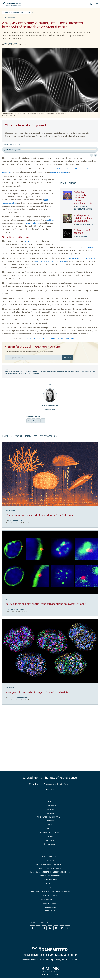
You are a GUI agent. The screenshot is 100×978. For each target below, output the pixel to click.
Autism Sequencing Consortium (81, 258)
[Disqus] (50, 738)
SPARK (91, 248)
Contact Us (50, 911)
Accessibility (50, 907)
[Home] (50, 949)
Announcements (50, 880)
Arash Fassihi (82, 207)
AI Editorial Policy (50, 899)
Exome (92, 371)
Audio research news (29, 371)
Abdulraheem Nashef (83, 209)
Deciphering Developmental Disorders (50, 261)
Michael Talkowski (32, 223)
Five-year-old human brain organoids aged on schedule (37, 692)
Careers (50, 884)
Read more (50, 790)
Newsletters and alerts (50, 868)
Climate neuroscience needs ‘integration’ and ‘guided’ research (41, 515)
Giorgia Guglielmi (16, 609)
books (50, 832)
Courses (50, 840)
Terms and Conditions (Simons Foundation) (50, 891)
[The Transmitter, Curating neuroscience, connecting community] (22, 4)
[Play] (7, 149)
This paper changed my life (50, 817)
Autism (40, 371)
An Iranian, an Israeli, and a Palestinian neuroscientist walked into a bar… (83, 197)
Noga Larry (87, 208)
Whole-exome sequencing (30, 373)
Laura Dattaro (10, 43)
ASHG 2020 (16, 371)
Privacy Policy (50, 903)
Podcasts (50, 821)
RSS (50, 888)
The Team (50, 860)
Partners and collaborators (50, 864)
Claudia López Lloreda (18, 698)
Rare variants (15, 373)
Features (50, 809)
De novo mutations (82, 371)
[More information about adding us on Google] (33, 12)
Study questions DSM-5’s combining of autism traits (84, 218)
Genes (7, 373)
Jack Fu (49, 220)
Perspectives (50, 805)
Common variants (50, 371)
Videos (50, 825)
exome (27, 241)
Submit (67, 358)
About (50, 856)
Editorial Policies (50, 895)
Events (50, 836)
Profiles (50, 813)
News (4, 18)
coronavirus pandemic (59, 172)
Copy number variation (65, 371)
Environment (11, 510)
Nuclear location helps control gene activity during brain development (46, 604)
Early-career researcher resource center (50, 872)
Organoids (10, 687)
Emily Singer (81, 236)
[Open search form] (91, 4)
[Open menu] (97, 4)
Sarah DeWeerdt (15, 521)
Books (50, 829)
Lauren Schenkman (84, 224)
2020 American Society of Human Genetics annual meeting (49, 338)
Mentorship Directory (50, 876)
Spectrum (12, 18)
